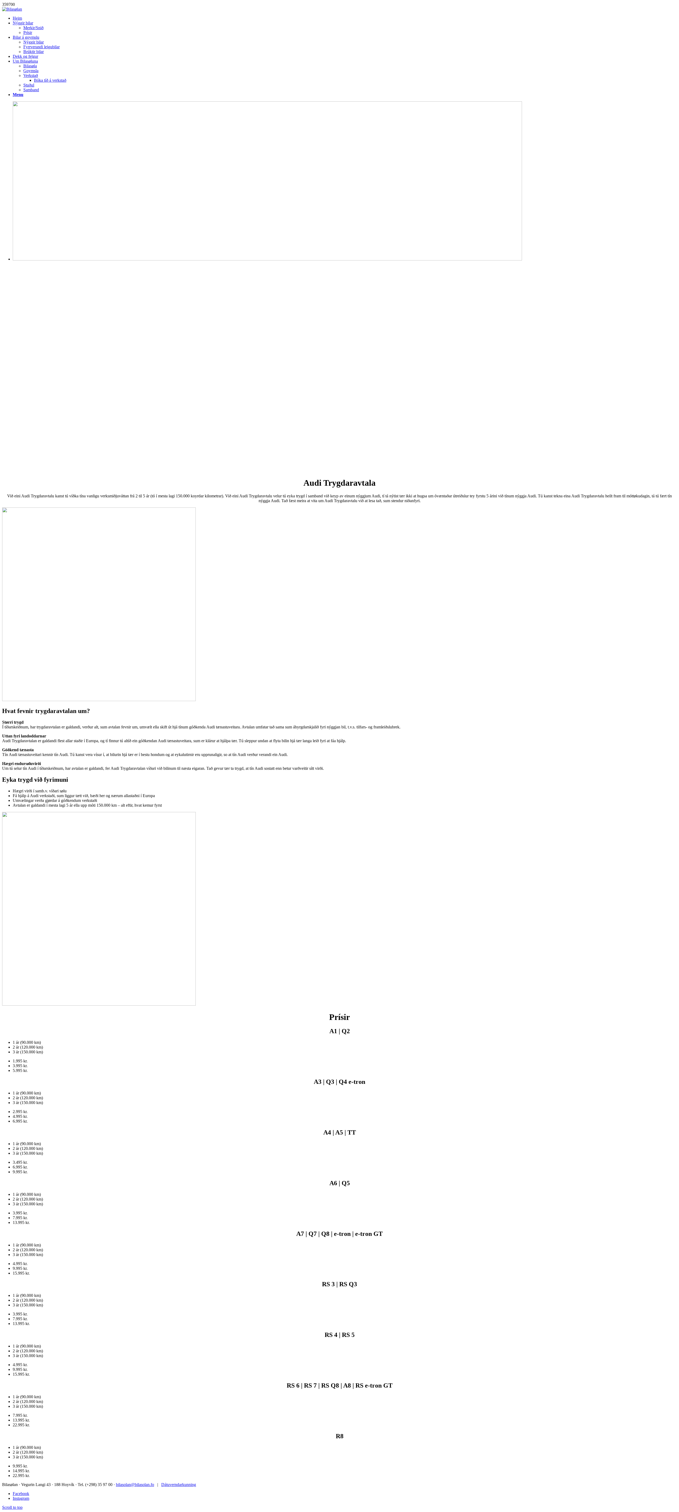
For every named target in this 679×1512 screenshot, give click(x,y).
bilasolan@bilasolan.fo (135, 1484)
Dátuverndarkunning (178, 1484)
